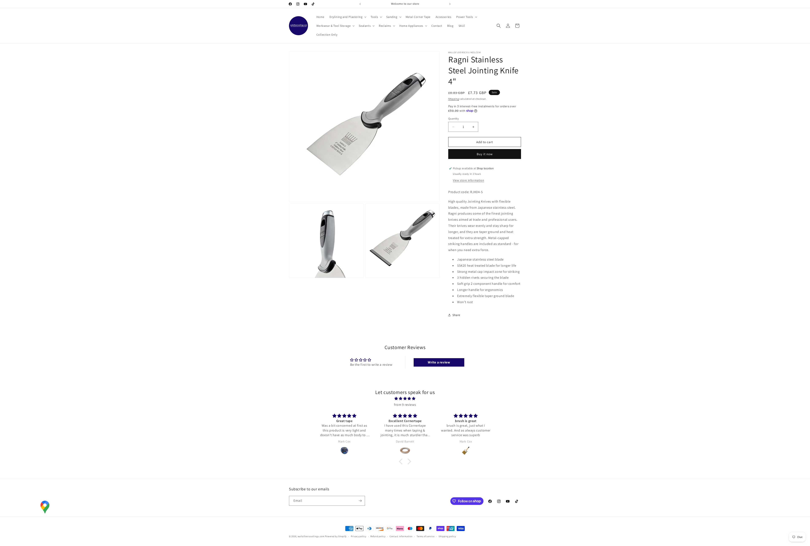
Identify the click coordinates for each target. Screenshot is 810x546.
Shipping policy (447, 536)
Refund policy (377, 536)
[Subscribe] (360, 501)
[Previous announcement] (360, 4)
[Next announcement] (450, 4)
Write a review (439, 362)
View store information (468, 180)
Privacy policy (358, 536)
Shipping (453, 98)
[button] (347, 16)
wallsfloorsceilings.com (311, 536)
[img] (405, 399)
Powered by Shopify (336, 536)
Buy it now (485, 154)
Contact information (401, 536)
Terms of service (425, 536)
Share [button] (456, 315)
